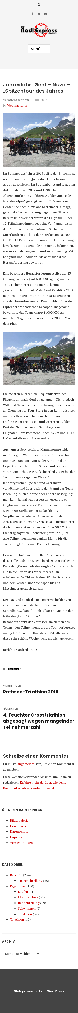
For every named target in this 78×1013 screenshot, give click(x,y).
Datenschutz (19, 831)
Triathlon (25, 914)
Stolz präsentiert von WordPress (39, 991)
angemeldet (26, 764)
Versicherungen (21, 842)
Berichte (14, 669)
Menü (35, 49)
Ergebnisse (18, 886)
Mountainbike (28, 897)
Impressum (18, 837)
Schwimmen (27, 908)
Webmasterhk (17, 105)
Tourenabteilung (30, 880)
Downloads (18, 826)
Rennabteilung (28, 903)
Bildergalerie (19, 820)
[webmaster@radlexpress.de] (45, 14)
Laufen (23, 891)
